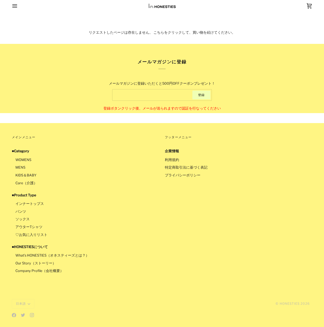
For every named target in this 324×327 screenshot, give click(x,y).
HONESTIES (290, 303)
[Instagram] (32, 315)
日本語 (21, 303)
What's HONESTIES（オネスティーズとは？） (52, 255)
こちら (158, 32)
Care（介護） (26, 183)
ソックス (22, 219)
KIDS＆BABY (26, 175)
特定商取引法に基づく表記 (186, 167)
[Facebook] (14, 315)
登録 (201, 95)
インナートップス (29, 204)
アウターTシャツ (29, 227)
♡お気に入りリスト (31, 235)
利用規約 (172, 160)
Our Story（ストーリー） (36, 263)
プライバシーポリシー (182, 175)
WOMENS (23, 160)
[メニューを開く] (19, 6)
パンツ (21, 211)
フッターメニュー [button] (178, 137)
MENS (20, 167)
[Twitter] (23, 315)
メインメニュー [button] (23, 137)
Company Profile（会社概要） (39, 271)
